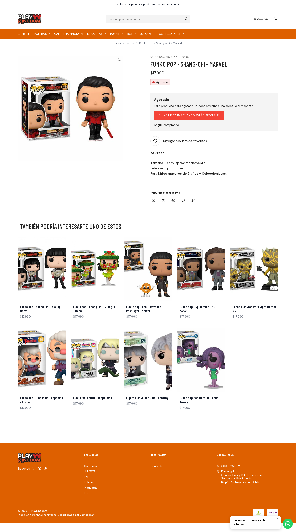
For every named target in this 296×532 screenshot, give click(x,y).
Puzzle (115, 34)
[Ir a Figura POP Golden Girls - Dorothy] (148, 360)
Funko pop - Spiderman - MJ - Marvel (198, 309)
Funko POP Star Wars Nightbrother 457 (254, 309)
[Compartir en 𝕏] (163, 200)
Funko (130, 43)
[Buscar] (186, 19)
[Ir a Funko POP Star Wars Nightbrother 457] (254, 269)
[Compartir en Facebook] (153, 200)
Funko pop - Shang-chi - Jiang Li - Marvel (94, 309)
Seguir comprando (166, 125)
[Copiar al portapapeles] (192, 200)
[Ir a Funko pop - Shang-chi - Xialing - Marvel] (42, 269)
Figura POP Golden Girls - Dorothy (147, 398)
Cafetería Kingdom (68, 34)
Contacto (90, 466)
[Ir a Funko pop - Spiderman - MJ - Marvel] (201, 269)
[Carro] (276, 19)
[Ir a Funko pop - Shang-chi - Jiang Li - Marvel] (95, 269)
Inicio (117, 43)
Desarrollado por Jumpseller (76, 515)
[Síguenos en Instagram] (34, 469)
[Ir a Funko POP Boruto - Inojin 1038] (95, 360)
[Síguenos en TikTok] (45, 469)
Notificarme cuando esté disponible (191, 115)
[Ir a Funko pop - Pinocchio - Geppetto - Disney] (42, 360)
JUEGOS (146, 34)
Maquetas (95, 34)
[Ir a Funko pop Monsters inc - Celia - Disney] (201, 360)
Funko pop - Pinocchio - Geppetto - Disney (41, 400)
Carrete (24, 34)
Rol (130, 34)
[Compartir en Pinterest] (183, 200)
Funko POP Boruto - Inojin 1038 (92, 398)
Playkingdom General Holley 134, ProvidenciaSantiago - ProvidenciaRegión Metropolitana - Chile (241, 476)
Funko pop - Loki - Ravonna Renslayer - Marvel (143, 309)
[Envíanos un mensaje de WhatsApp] (288, 524)
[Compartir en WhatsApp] (173, 200)
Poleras (40, 34)
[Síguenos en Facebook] (39, 469)
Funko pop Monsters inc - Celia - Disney (199, 400)
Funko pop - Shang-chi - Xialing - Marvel (41, 309)
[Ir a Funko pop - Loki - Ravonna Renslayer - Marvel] (148, 269)
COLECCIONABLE (170, 34)
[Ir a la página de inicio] (29, 19)
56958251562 (230, 466)
